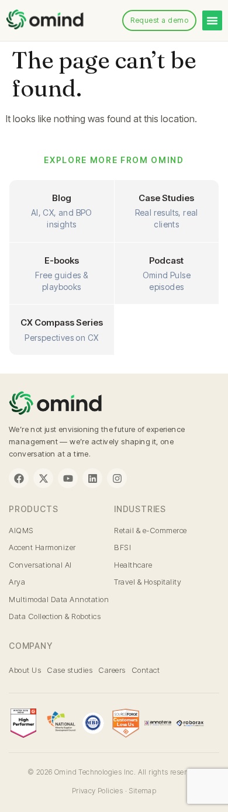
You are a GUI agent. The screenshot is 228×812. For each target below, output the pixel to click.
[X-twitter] (43, 478)
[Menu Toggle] (212, 20)
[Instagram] (117, 478)
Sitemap (142, 790)
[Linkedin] (92, 478)
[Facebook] (19, 478)
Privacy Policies (97, 790)
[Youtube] (68, 478)
